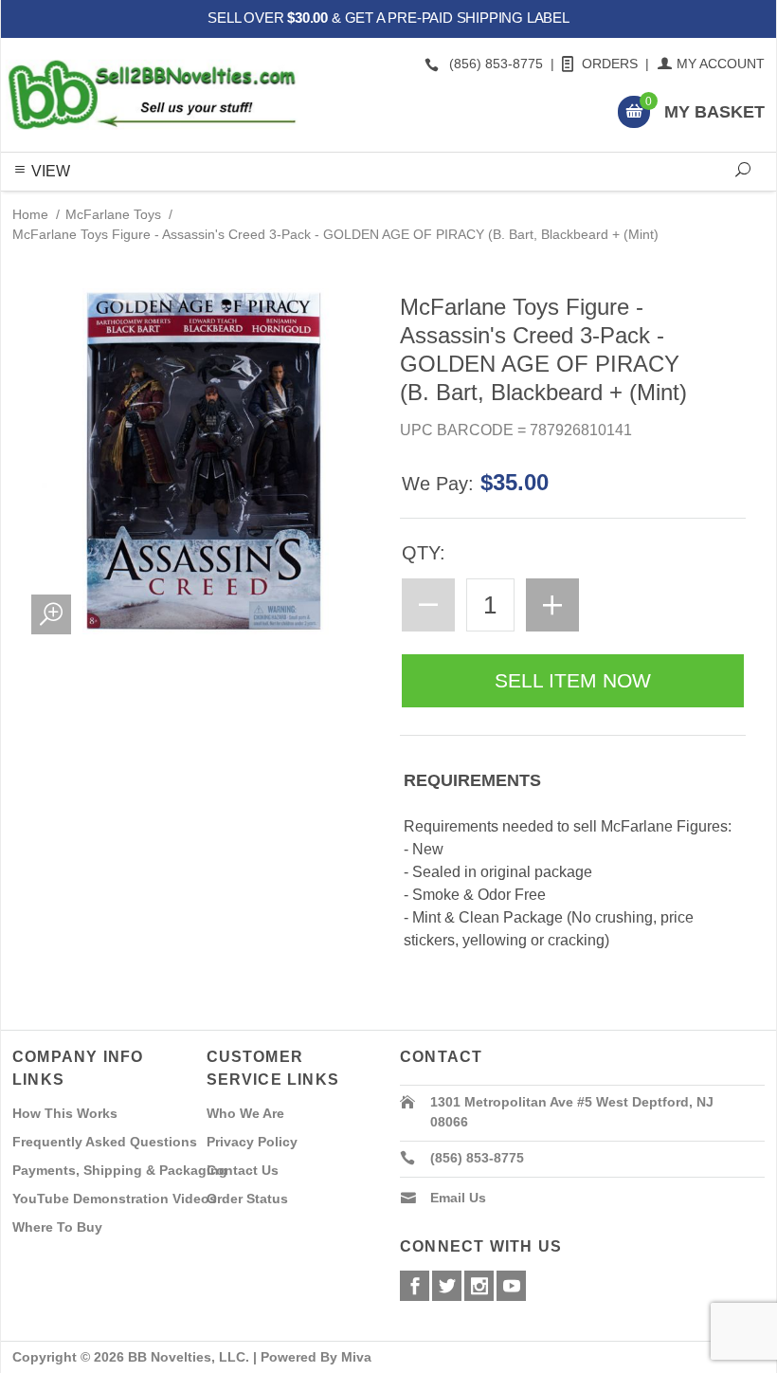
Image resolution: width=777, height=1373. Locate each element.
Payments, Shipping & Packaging (119, 1170)
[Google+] (479, 1286)
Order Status (247, 1198)
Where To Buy (57, 1227)
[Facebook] (414, 1286)
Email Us (458, 1197)
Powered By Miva (316, 1356)
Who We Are (245, 1113)
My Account (721, 63)
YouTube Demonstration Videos (114, 1198)
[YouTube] (511, 1286)
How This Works (64, 1113)
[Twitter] (446, 1286)
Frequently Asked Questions (104, 1141)
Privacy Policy (252, 1141)
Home (30, 214)
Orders (610, 63)
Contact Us (243, 1170)
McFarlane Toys (113, 214)
